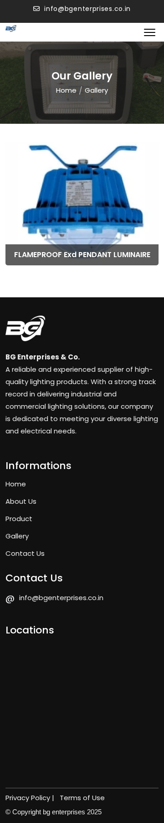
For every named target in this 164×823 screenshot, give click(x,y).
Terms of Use (82, 797)
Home (66, 90)
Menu (151, 32)
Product (18, 518)
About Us (20, 501)
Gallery (17, 536)
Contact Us (25, 553)
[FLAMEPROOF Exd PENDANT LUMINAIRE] (82, 203)
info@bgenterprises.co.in (86, 8)
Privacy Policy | (30, 797)
